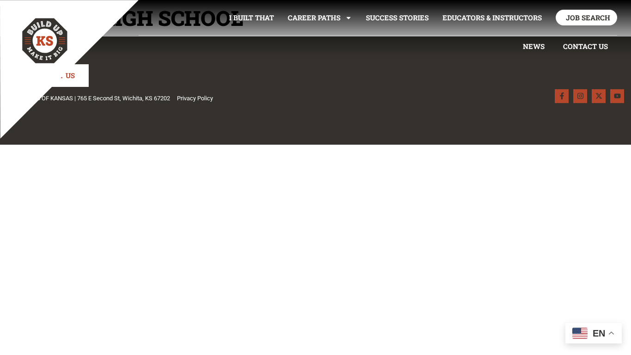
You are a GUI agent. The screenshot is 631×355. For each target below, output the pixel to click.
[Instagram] (580, 96)
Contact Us (585, 46)
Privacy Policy (195, 98)
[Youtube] (617, 96)
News (534, 46)
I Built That (251, 17)
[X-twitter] (599, 96)
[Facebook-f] (562, 96)
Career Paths (314, 17)
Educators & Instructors (492, 17)
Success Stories (397, 17)
